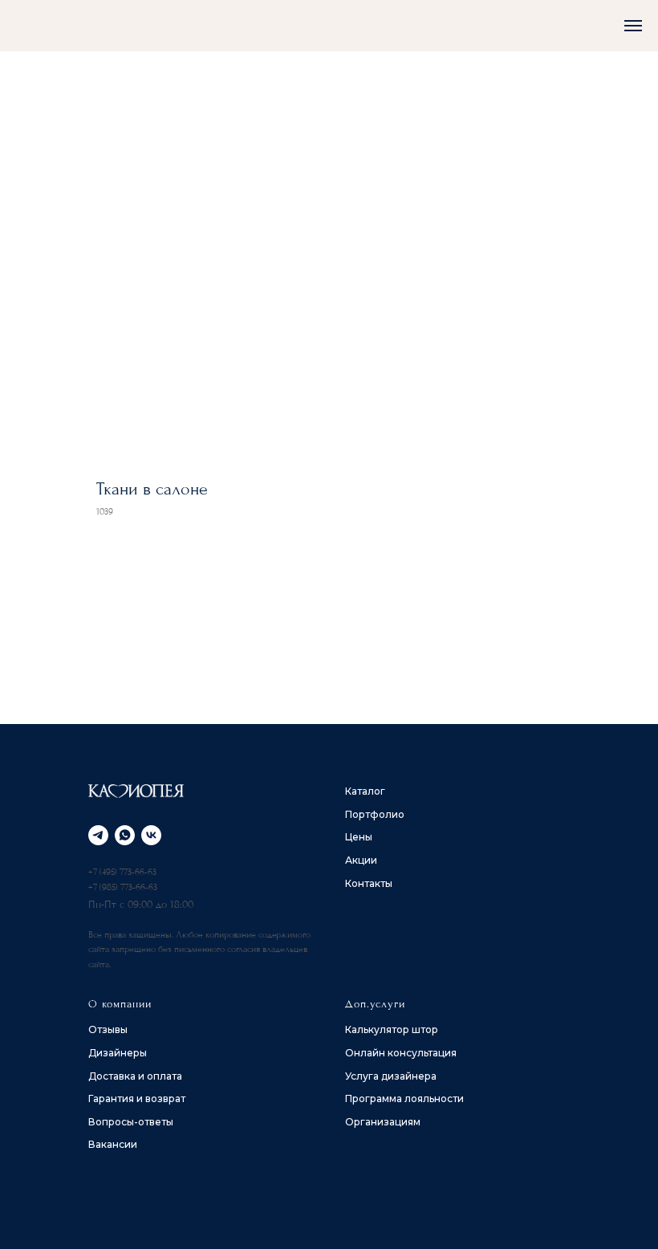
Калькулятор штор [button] (391, 1029)
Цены (358, 837)
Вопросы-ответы (130, 1122)
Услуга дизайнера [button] (391, 1076)
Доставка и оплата (135, 1076)
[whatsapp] (125, 835)
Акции (361, 860)
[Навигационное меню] (633, 25)
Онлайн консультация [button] (401, 1053)
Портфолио (374, 814)
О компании (120, 1004)
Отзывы (108, 1029)
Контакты (368, 883)
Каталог (365, 791)
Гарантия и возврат (136, 1098)
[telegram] (98, 835)
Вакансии (112, 1144)
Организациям (382, 1122)
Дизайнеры (117, 1053)
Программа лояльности (404, 1098)
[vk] (151, 835)
